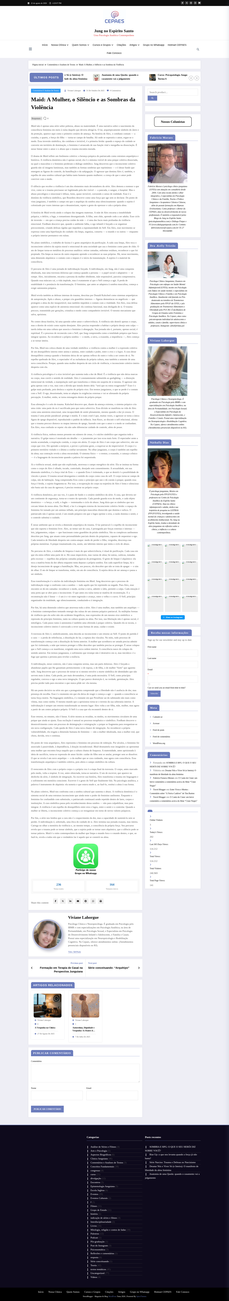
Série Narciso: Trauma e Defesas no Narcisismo (172, 1162)
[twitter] (63, 901)
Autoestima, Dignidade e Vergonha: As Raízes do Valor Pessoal (83, 1029)
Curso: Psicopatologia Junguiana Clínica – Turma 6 (146, 77)
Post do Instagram (99, 1245)
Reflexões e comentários (102, 1253)
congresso (95, 1170)
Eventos (94, 1194)
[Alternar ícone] (30, 49)
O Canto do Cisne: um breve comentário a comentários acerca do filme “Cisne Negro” (173, 782)
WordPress (112, 1296)
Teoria (94, 1265)
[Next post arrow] (139, 968)
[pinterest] (85, 901)
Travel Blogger (159, 789)
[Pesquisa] (198, 49)
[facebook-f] (182, 3)
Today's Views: (156, 832)
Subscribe (154, 694)
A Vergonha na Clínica (45, 1028)
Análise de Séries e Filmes (103, 1146)
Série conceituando (100, 1261)
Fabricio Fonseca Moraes (163, 778)
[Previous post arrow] (32, 968)
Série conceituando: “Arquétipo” (109, 967)
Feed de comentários (161, 736)
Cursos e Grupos (102, 45)
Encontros (95, 1182)
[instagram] (195, 3)
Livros (94, 1225)
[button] (156, 552)
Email (88, 1088)
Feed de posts (158, 730)
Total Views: (155, 856)
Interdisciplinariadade (101, 1222)
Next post (92, 963)
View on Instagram (174, 617)
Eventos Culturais (99, 1198)
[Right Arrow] (197, 78)
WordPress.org (159, 743)
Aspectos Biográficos (101, 1154)
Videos (94, 1277)
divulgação (96, 1178)
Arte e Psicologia (99, 1150)
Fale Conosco (114, 53)
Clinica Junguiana (99, 1158)
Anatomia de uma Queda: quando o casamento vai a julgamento (87, 77)
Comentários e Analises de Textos (46, 91)
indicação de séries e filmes (104, 1218)
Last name (152, 658)
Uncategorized (97, 1273)
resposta (94, 1257)
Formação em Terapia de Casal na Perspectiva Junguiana (61, 969)
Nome (33, 1088)
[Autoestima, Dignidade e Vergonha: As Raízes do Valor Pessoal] (85, 1005)
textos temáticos (98, 1269)
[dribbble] (191, 3)
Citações (121, 45)
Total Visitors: (156, 868)
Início (45, 45)
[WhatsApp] (93, 901)
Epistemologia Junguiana (103, 1186)
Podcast (94, 1237)
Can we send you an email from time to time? (167, 688)
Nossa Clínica (58, 45)
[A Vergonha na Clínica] (47, 1005)
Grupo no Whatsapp (153, 45)
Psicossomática (98, 1249)
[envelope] (78, 901)
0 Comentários (115, 91)
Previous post (77, 963)
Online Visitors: (156, 820)
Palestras (95, 1233)
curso (93, 1174)
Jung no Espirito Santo (114, 31)
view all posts (74, 952)
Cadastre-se (157, 717)
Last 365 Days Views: (159, 844)
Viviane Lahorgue (74, 91)
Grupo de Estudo (99, 1210)
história (94, 1214)
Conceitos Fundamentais (102, 1166)
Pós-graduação (98, 1241)
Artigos (133, 45)
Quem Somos (79, 45)
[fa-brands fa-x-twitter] (186, 3)
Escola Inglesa (97, 1190)
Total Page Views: (158, 880)
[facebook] (55, 901)
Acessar (156, 723)
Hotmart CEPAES (177, 45)
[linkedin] (70, 901)
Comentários (36, 1061)
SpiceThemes (141, 1296)
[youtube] (199, 3)
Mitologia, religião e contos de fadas (108, 1229)
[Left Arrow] (191, 78)
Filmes (94, 1206)
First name (152, 647)
